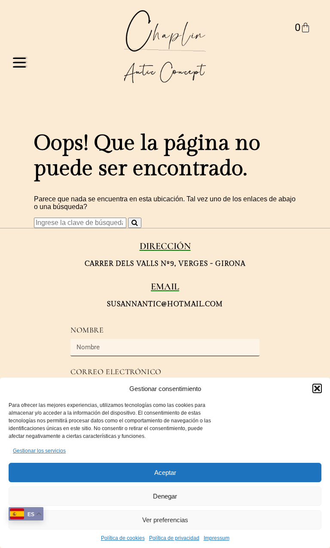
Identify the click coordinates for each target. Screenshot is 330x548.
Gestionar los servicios (39, 451)
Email (165, 286)
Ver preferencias (165, 519)
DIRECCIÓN (165, 246)
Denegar (165, 496)
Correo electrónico (116, 371)
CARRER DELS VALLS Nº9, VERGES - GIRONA (165, 264)
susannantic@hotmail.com (165, 304)
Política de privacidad (174, 538)
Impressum (216, 538)
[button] (317, 388)
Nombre (87, 330)
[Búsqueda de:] (81, 222)
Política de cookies (123, 538)
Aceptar (165, 472)
